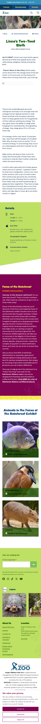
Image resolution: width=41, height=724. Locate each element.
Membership (20, 7)
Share (36, 34)
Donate (35, 7)
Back (5, 34)
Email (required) (9, 560)
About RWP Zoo (8, 627)
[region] (20, 707)
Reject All (20, 720)
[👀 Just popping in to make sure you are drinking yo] (14, 605)
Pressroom (6, 643)
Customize (20, 714)
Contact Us (6, 634)
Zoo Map (24, 639)
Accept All (20, 709)
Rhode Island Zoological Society (7, 649)
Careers (5, 630)
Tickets (6, 7)
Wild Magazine (7, 654)
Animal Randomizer (21, 34)
